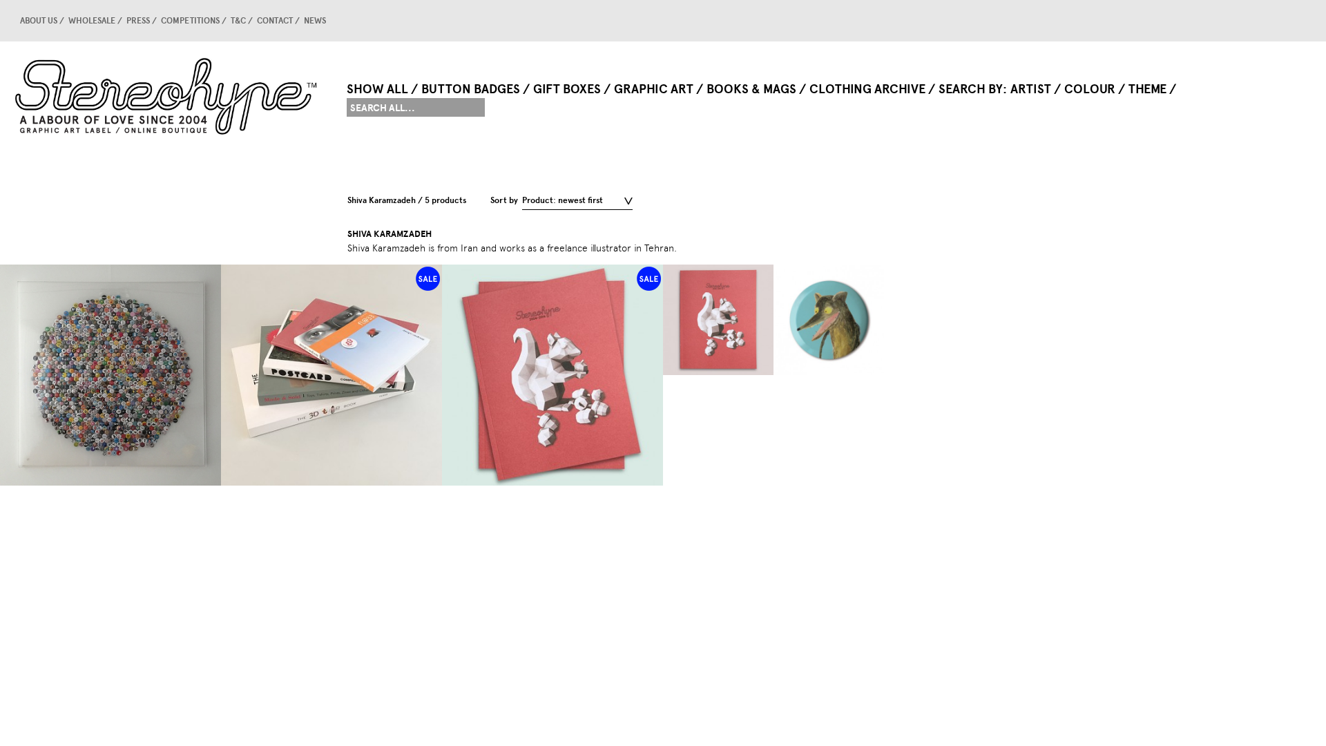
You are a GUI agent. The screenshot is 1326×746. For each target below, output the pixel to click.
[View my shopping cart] (1184, 20)
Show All (377, 89)
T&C (238, 21)
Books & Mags (751, 89)
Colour (1089, 89)
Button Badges (470, 89)
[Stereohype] (167, 96)
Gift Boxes (567, 89)
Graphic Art (653, 89)
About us (38, 21)
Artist (1030, 89)
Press (138, 21)
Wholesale (91, 21)
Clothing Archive (867, 89)
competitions (190, 21)
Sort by (504, 200)
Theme (1147, 89)
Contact (275, 21)
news (315, 21)
